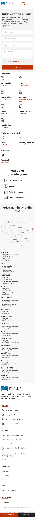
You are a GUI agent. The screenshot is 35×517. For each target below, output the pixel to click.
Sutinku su (15, 61)
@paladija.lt (5, 162)
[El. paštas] (20, 78)
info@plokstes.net (25, 85)
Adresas (22, 97)
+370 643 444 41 (24, 145)
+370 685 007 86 (6, 85)
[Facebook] (2, 155)
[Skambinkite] (2, 78)
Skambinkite (6, 83)
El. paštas (23, 83)
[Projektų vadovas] (20, 137)
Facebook (5, 160)
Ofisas (3, 143)
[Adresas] (20, 92)
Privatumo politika (20, 61)
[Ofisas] (2, 137)
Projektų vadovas (26, 143)
